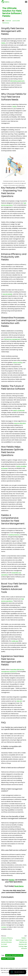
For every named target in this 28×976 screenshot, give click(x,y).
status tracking (17, 362)
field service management (12, 339)
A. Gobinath (7, 20)
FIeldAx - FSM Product (8, 958)
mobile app (14, 641)
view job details (7, 294)
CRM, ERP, (19, 701)
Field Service (5, 23)
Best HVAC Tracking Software (14, 955)
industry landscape (19, 410)
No (18, 974)
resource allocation (20, 423)
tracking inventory (14, 535)
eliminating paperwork (17, 81)
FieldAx (3, 43)
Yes (16, 974)
